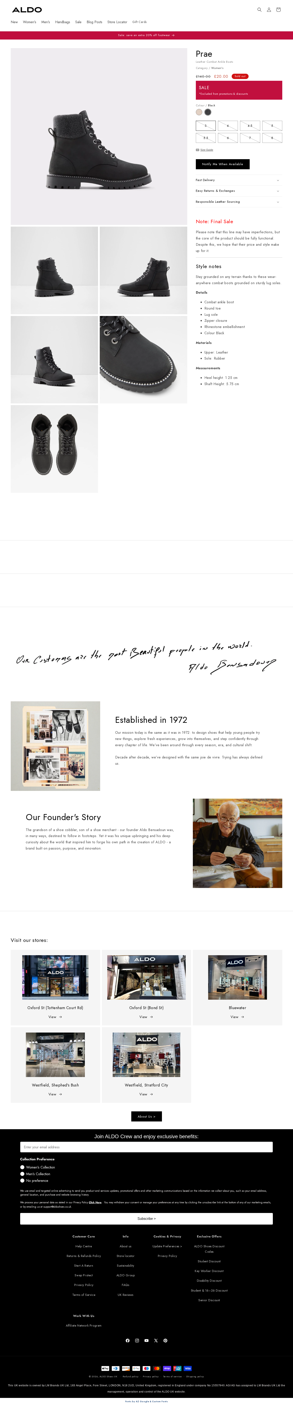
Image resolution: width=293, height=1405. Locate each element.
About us (125, 1246)
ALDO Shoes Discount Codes (209, 1249)
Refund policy (130, 1376)
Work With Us (83, 1316)
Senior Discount (209, 1300)
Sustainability (125, 1265)
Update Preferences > (167, 1246)
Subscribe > (146, 1218)
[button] (259, 9)
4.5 (254, 126)
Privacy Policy (83, 1285)
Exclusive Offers (209, 1236)
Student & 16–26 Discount (209, 1290)
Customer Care (83, 1236)
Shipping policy (195, 1376)
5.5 (210, 139)
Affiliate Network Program (84, 1325)
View (52, 1016)
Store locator (126, 1256)
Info (125, 1236)
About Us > (147, 1116)
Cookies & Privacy (167, 1236)
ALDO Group (125, 1275)
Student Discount (209, 1261)
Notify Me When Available (222, 164)
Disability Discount (209, 1280)
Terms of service (172, 1376)
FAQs (125, 1285)
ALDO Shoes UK (108, 1376)
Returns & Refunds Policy (84, 1256)
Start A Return (83, 1265)
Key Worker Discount (209, 1271)
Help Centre (84, 1246)
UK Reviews (125, 1295)
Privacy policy (151, 1376)
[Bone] (200, 114)
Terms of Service (83, 1295)
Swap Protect (84, 1275)
